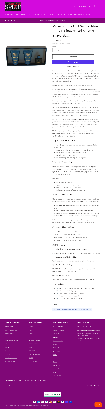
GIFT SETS (56, 333)
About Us (7, 354)
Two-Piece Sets (57, 375)
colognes (68, 220)
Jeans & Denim (57, 365)
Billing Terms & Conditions (12, 340)
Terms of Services (9, 333)
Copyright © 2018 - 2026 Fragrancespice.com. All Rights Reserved (32, 405)
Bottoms (55, 372)
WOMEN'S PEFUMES (59, 330)
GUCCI (31, 347)
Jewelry (55, 344)
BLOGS (7, 347)
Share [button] (56, 304)
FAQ (6, 344)
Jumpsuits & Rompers (58, 368)
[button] (9, 14)
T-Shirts (55, 354)
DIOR (30, 330)
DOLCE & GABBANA (35, 340)
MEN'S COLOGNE (58, 326)
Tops (54, 358)
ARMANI (31, 337)
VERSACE (31, 326)
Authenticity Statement (11, 357)
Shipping (54, 43)
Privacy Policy (8, 337)
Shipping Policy (9, 326)
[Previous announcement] (34, 20)
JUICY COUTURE (33, 361)
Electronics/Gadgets (58, 340)
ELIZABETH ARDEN (34, 354)
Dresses (55, 361)
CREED (31, 333)
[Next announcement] (71, 20)
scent (79, 127)
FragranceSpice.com (86, 85)
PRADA (31, 357)
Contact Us (7, 351)
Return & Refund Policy (11, 330)
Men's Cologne (75, 103)
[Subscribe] (36, 385)
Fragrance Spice (12, 405)
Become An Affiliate (10, 361)
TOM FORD (32, 351)
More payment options (73, 66)
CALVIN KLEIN (33, 344)
